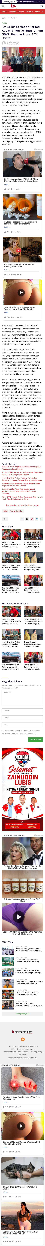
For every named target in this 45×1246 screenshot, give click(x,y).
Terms (25, 1052)
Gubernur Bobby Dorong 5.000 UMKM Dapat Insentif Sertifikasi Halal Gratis (28, 949)
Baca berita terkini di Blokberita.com (22, 505)
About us (12, 1046)
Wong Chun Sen (16, 511)
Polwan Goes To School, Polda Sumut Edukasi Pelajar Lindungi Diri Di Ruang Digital (28, 971)
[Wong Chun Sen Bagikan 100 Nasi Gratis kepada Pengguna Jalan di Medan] (11, 534)
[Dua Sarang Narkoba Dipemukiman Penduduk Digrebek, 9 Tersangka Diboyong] (8, 1004)
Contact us (22, 1046)
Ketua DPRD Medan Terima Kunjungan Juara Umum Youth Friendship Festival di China (22, 498)
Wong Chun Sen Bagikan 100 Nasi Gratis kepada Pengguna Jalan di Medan (21, 468)
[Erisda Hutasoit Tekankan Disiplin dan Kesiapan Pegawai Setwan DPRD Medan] (33, 557)
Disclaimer (23, 1054)
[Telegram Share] (36, 519)
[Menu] (3, 6)
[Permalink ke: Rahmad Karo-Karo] (4, 43)
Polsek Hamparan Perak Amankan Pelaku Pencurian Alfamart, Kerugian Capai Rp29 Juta (29, 982)
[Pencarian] (41, 6)
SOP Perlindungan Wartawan (22, 1049)
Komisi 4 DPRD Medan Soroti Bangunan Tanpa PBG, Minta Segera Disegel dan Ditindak (22, 473)
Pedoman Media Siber (12, 1052)
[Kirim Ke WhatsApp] (41, 519)
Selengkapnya (22, 1014)
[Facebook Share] (22, 519)
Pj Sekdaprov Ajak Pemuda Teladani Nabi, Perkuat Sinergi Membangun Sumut (27, 960)
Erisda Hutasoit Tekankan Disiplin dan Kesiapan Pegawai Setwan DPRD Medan (21, 485)
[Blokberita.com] (13, 6)
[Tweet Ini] (27, 519)
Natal (5, 511)
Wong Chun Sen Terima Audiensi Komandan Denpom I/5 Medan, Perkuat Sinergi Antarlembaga (22, 479)
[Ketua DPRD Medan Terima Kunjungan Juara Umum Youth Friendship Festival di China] (33, 580)
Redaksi (33, 1046)
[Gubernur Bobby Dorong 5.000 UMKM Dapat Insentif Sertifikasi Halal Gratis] (8, 950)
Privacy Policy (36, 1052)
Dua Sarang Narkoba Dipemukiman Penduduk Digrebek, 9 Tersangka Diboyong (29, 1004)
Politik (4, 23)
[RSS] (23, 1039)
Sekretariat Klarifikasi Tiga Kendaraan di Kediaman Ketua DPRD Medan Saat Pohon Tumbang (19, 491)
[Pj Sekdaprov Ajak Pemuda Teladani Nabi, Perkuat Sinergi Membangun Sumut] (8, 961)
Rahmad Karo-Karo (13, 42)
